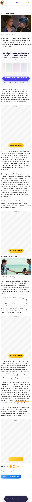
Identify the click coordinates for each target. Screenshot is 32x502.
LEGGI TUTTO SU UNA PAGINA (11, 476)
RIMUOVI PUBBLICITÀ (16, 145)
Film (6, 7)
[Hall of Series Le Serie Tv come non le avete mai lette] (2, 2)
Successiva (6, 472)
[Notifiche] (25, 2)
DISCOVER (16, 2)
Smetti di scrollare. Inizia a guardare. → (16, 78)
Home (2, 7)
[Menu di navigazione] (28, 2)
